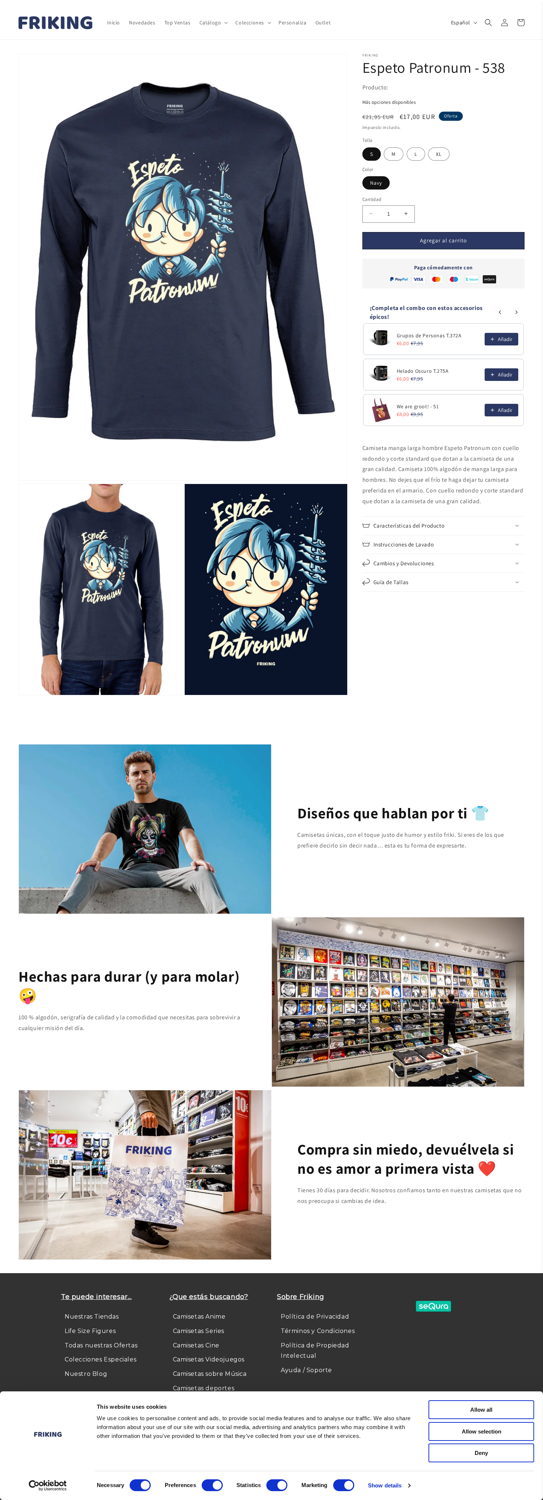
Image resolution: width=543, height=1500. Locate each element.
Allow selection (481, 1431)
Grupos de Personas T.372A (429, 335)
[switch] (212, 1485)
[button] (213, 22)
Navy (376, 182)
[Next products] (516, 312)
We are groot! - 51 (418, 406)
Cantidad (372, 199)
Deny (481, 1453)
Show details (385, 1485)
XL (439, 153)
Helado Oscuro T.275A (423, 371)
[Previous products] (500, 312)
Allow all (481, 1410)
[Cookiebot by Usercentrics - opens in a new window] (48, 1485)
